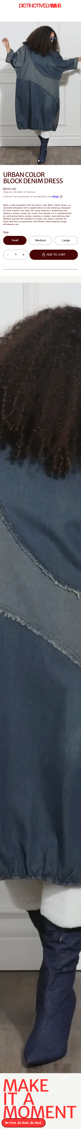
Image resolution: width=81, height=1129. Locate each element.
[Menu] (4, 5)
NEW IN (26, 16)
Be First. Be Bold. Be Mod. (23, 1123)
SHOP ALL (73, 16)
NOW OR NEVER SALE (48, 16)
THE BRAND (10, 16)
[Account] (67, 6)
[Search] (13, 6)
